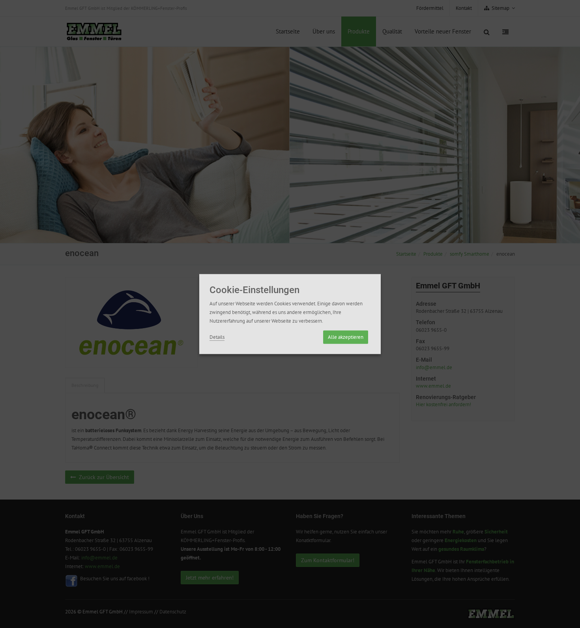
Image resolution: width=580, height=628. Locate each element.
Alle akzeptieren (345, 336)
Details (217, 337)
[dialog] (290, 314)
